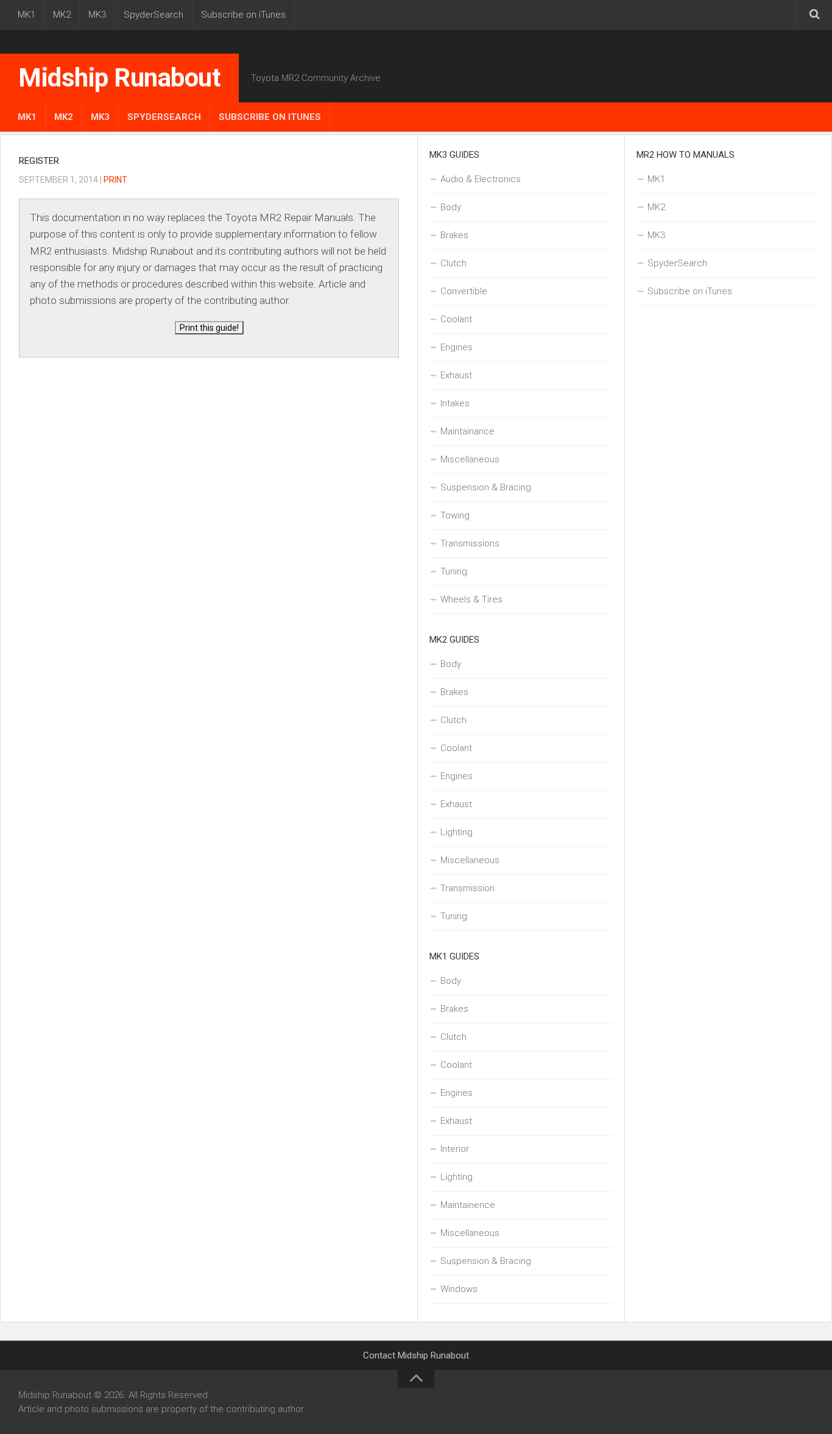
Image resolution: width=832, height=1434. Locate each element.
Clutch (453, 263)
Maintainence (467, 1204)
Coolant (456, 319)
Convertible (463, 291)
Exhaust (456, 375)
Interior (454, 1148)
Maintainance (467, 431)
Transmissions (469, 543)
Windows (459, 1289)
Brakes (454, 235)
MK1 (26, 14)
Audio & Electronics (480, 179)
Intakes (455, 403)
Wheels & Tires (471, 599)
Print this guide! (209, 328)
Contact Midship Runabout (416, 1355)
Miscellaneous (469, 459)
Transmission (467, 888)
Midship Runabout (119, 78)
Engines (456, 347)
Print (115, 180)
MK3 (97, 14)
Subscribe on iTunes (243, 14)
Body (450, 207)
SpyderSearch (153, 14)
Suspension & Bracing (485, 487)
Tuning (453, 571)
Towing (455, 515)
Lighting (456, 832)
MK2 (62, 14)
